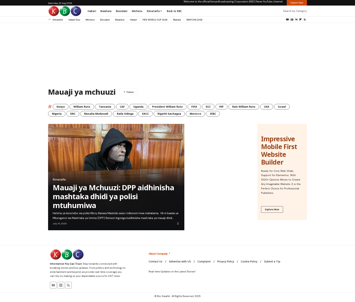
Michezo (90, 19)
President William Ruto (167, 106)
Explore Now (272, 209)
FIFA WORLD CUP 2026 (155, 19)
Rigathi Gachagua (169, 113)
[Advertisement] (177, 56)
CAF (122, 106)
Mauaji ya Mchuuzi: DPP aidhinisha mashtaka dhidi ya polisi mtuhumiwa (113, 196)
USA (266, 106)
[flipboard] (300, 20)
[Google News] (292, 20)
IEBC (213, 113)
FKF (221, 106)
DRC (72, 113)
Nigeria (57, 113)
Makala (177, 19)
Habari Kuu (74, 19)
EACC (145, 113)
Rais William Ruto (243, 106)
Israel (282, 106)
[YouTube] (287, 20)
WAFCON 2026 (194, 19)
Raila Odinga (125, 113)
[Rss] (305, 20)
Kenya (61, 106)
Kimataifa (58, 19)
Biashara (119, 19)
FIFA (194, 106)
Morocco (195, 113)
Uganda (138, 106)
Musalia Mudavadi (96, 113)
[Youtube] (53, 285)
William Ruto (81, 106)
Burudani (105, 19)
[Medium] (296, 20)
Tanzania (105, 106)
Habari (133, 19)
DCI (208, 106)
